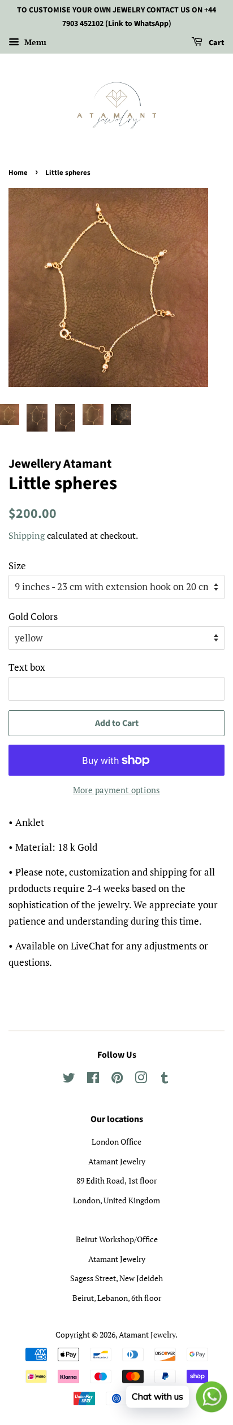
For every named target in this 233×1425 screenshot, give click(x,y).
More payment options (116, 789)
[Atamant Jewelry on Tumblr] (164, 1079)
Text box (26, 667)
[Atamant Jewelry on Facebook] (93, 1079)
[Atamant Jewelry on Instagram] (141, 1079)
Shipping (26, 535)
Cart (216, 43)
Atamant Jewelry (147, 1334)
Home (18, 173)
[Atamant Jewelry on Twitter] (69, 1079)
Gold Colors (33, 616)
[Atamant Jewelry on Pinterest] (117, 1079)
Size (17, 565)
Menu (34, 42)
